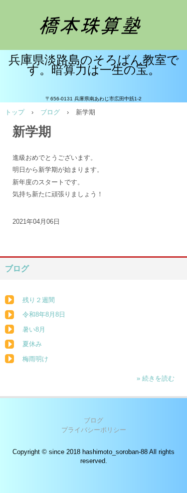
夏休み (32, 344)
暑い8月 (33, 329)
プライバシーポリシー (93, 430)
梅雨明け (35, 359)
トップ (14, 112)
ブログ (50, 112)
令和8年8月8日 (43, 314)
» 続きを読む (156, 378)
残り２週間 (38, 300)
